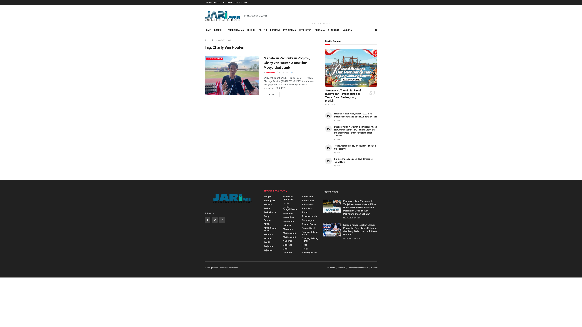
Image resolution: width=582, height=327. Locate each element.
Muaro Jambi (289, 233)
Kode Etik (208, 3)
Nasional (348, 30)
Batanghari (269, 200)
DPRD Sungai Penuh (270, 229)
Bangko (267, 196)
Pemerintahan (235, 30)
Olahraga (333, 30)
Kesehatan (305, 30)
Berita (267, 208)
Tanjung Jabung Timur (310, 239)
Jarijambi (268, 246)
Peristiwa (307, 208)
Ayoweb (234, 268)
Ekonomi (275, 30)
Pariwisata (307, 196)
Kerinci (286, 203)
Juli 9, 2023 (283, 72)
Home (208, 30)
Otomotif (287, 252)
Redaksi (217, 3)
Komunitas (288, 217)
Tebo (304, 245)
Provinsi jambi (214, 59)
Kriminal (287, 225)
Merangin (288, 229)
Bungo (267, 216)
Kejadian (268, 250)
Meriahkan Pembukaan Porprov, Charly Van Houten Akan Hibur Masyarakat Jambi (287, 62)
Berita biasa (270, 212)
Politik (263, 30)
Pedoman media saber (232, 3)
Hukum (251, 30)
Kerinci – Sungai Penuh (290, 208)
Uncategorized (309, 252)
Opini (285, 249)
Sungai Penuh (309, 224)
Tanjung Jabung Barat (310, 233)
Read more (272, 94)
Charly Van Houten (225, 40)
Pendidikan (289, 30)
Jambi (267, 242)
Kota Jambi (288, 221)
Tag (213, 40)
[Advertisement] (322, 13)
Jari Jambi (270, 72)
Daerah (218, 30)
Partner (247, 3)
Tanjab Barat (308, 228)
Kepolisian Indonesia (288, 197)
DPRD (267, 224)
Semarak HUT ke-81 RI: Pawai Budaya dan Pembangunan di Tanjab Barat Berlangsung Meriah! (343, 95)
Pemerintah (308, 200)
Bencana (320, 30)
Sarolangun (308, 220)
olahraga (287, 245)
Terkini (305, 249)
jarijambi (214, 268)
